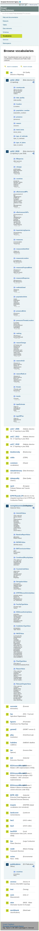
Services (5, 39)
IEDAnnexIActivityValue (19, 612)
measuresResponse (19, 278)
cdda (12, 457)
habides (13, 743)
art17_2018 (14, 444)
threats (18, 387)
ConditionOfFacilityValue (19, 557)
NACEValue (19, 633)
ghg (12, 735)
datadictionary (16, 471)
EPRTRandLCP (16, 496)
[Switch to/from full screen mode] (26, 5)
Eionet (11, 13)
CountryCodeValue (19, 569)
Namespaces (7, 43)
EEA (11, 2)
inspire (13, 805)
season (18, 123)
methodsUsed (19, 287)
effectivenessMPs (19, 192)
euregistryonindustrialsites (16, 506)
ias (11, 750)
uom (12, 895)
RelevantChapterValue (19, 684)
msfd (12, 849)
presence (19, 117)
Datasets (5, 21)
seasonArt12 (19, 361)
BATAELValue (19, 542)
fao (11, 714)
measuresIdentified (19, 249)
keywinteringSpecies (19, 230)
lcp (11, 841)
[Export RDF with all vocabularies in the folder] (33, 82)
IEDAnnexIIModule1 (16, 766)
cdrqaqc (19, 167)
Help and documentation (10, 17)
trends (18, 396)
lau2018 (13, 831)
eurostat (13, 706)
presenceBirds (19, 311)
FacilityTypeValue (19, 604)
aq (11, 72)
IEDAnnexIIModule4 (16, 785)
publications (15, 864)
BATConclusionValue (19, 548)
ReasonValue (19, 669)
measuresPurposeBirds (19, 267)
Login (22, 4)
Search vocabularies (12, 66)
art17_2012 (14, 437)
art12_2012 (14, 80)
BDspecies (19, 159)
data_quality (19, 97)
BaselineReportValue (19, 534)
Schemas (6, 32)
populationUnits (19, 297)
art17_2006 (14, 429)
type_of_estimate (19, 136)
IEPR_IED (14, 795)
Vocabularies (7, 36)
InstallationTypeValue (19, 626)
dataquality (14, 478)
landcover (14, 813)
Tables (5, 25)
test (11, 889)
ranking (18, 333)
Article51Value (19, 513)
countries (19, 178)
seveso (13, 882)
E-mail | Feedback (8, 924)
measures (19, 239)
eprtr (12, 486)
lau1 (12, 820)
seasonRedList (19, 374)
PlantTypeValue (19, 661)
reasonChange (19, 342)
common (14, 463)
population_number (19, 110)
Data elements (7, 28)
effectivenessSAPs (19, 212)
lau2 (12, 826)
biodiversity (15, 452)
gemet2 (13, 729)
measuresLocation (19, 258)
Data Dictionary (18, 13)
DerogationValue (19, 581)
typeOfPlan (19, 416)
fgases (13, 722)
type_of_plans (19, 142)
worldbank (14, 910)
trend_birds (19, 129)
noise (12, 856)
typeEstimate (19, 404)
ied (11, 758)
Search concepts (27, 66)
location (19, 104)
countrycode (19, 87)
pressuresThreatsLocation (19, 320)
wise (12, 903)
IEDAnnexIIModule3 (16, 773)
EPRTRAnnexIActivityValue (19, 593)
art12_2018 (14, 151)
